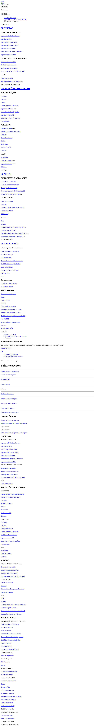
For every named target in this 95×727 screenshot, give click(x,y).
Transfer (3, 102)
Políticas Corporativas (7, 655)
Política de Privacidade (7, 706)
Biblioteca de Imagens (7, 693)
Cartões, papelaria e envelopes (9, 105)
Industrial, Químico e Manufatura (10, 131)
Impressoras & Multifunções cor (10, 36)
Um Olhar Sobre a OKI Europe (10, 251)
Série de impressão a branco (9, 449)
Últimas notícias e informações (13, 356)
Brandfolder (4, 157)
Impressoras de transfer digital (9, 45)
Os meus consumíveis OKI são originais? (13, 71)
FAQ (2, 221)
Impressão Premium (6, 164)
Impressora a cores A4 (7, 115)
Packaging (4, 96)
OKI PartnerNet (5, 273)
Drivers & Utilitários (7, 201)
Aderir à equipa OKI (7, 267)
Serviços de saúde (6, 147)
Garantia (3, 224)
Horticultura (4, 144)
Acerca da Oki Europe (11, 354)
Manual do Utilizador (7, 211)
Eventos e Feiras (5, 687)
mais (2, 276)
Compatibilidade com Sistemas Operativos (13, 227)
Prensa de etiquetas (6, 128)
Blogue (3, 297)
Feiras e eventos (5, 300)
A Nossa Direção (6, 630)
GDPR (3, 665)
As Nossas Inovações (7, 286)
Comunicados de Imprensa (8, 294)
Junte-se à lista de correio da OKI (10, 312)
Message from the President (9, 403)
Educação (3, 134)
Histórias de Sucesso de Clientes (10, 81)
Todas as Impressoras (7, 78)
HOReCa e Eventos (6, 138)
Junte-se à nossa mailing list (9, 399)
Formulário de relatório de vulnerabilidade (13, 233)
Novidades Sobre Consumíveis (10, 185)
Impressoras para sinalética (8, 55)
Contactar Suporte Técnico (8, 230)
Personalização (5, 121)
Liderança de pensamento (8, 306)
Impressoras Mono (6, 39)
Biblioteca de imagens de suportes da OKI (13, 316)
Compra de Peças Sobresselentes (10, 194)
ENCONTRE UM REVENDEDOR (15, 19)
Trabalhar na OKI (6, 643)
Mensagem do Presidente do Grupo (11, 309)
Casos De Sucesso (6, 160)
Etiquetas (3, 99)
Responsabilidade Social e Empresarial (12, 637)
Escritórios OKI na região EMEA (10, 264)
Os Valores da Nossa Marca (9, 283)
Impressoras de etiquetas (8, 48)
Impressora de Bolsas (7, 109)
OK (2, 351)
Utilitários (3, 167)
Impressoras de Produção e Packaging (12, 51)
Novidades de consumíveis (8, 65)
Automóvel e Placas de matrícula (10, 118)
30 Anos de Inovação (7, 254)
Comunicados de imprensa (8, 375)
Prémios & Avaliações (7, 690)
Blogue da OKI (5, 379)
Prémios (3, 303)
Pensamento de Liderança (8, 699)
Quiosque (3, 150)
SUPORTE (6, 174)
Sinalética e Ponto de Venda (9, 535)
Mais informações (6, 348)
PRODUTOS (7, 28)
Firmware (3, 204)
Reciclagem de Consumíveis (9, 68)
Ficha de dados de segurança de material (12, 207)
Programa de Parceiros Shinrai (9, 270)
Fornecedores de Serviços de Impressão (12, 494)
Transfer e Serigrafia (7, 528)
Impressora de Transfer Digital (9, 452)
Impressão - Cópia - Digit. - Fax (10, 112)
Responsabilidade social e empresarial (12, 261)
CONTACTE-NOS (10, 18)
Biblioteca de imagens (7, 394)
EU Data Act (4, 214)
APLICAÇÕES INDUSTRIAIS (15, 88)
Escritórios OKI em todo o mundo (11, 634)
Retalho (3, 141)
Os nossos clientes (6, 257)
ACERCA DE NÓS (10, 243)
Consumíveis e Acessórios (8, 62)
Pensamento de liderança (8, 408)
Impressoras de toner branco (9, 42)
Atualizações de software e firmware (11, 236)
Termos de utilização (7, 702)
